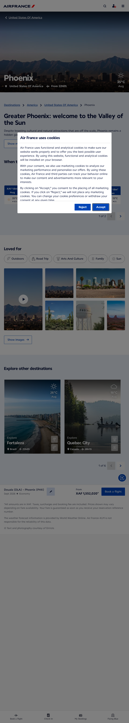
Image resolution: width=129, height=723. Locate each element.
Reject (83, 207)
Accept (100, 207)
